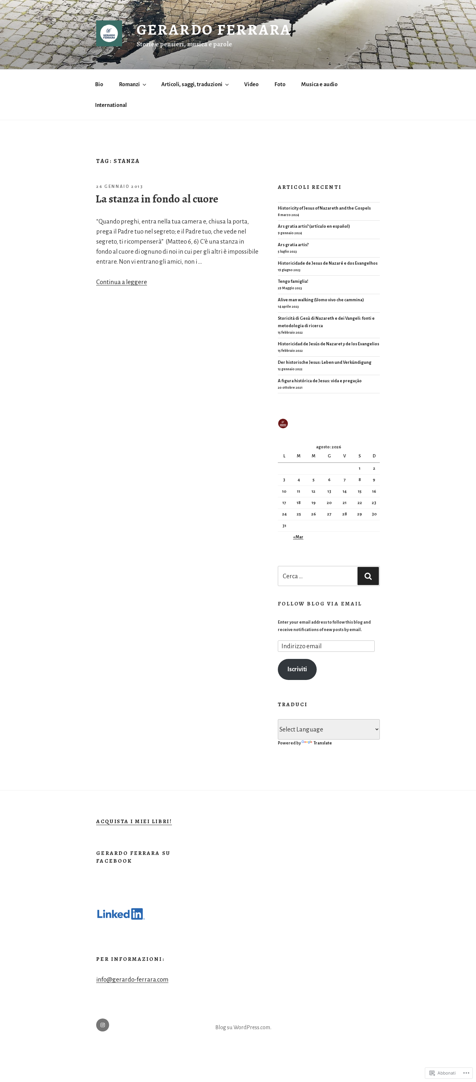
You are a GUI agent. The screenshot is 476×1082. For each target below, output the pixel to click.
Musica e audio (319, 84)
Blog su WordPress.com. (243, 1027)
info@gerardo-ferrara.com (132, 979)
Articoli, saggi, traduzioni (191, 84)
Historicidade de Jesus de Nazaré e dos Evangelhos (328, 263)
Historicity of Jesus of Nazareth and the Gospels (324, 208)
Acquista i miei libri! (134, 821)
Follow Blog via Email (320, 603)
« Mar (298, 537)
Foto (280, 84)
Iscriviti (297, 669)
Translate (322, 743)
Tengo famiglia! (293, 281)
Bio (99, 84)
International (111, 105)
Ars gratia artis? (293, 245)
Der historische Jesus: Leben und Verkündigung (324, 362)
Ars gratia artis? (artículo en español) (314, 226)
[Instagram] (102, 1025)
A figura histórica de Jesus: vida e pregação (320, 381)
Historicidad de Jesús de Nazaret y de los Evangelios (328, 344)
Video (251, 84)
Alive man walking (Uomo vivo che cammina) (321, 300)
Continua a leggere (121, 282)
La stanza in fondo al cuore (157, 198)
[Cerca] (368, 576)
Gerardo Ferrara (214, 29)
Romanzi (129, 84)
